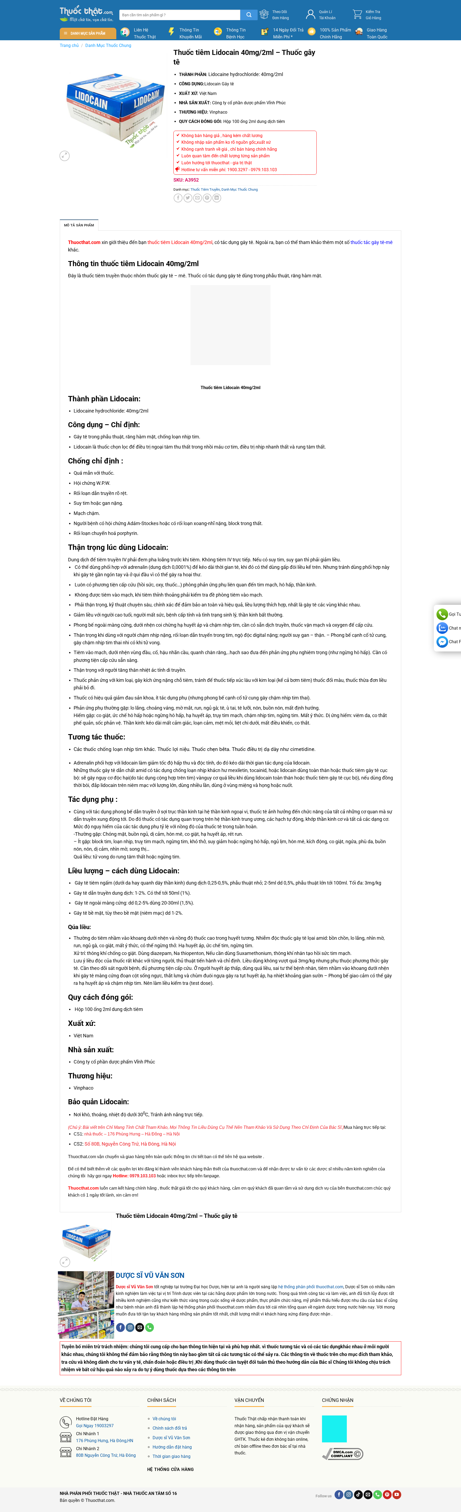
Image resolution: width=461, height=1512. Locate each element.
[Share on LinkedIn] (216, 198)
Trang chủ (69, 45)
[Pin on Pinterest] (207, 198)
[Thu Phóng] (64, 156)
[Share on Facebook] (178, 198)
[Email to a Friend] (197, 198)
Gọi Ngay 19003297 (95, 1425)
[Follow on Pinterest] (387, 1494)
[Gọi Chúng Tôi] (149, 1327)
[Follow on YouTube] (396, 1494)
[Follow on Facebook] (120, 1327)
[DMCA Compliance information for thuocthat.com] (342, 1453)
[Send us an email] (139, 1327)
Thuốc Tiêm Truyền (205, 189)
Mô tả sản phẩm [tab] (79, 225)
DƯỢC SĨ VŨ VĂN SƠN (150, 1275)
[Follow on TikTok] (358, 1494)
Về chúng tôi (164, 1418)
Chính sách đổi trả (170, 1428)
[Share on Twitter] (188, 198)
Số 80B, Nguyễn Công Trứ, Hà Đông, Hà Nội (130, 1144)
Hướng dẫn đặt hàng (172, 1447)
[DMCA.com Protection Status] (334, 1428)
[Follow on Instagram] (130, 1327)
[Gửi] (249, 15)
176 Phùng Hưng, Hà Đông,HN (104, 1440)
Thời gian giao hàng (171, 1456)
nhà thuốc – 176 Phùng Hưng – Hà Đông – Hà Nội (132, 1134)
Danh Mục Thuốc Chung (108, 45)
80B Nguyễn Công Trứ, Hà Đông (106, 1455)
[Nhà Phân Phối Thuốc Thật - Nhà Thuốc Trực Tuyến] (86, 13)
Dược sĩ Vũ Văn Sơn (171, 1437)
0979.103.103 (143, 1176)
